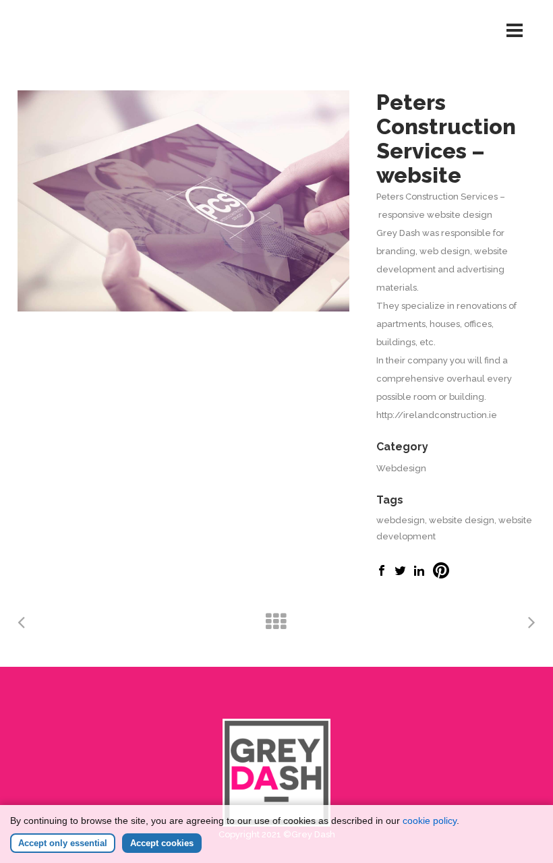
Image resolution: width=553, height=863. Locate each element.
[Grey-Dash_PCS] (183, 200)
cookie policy (430, 820)
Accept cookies (162, 843)
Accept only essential (62, 843)
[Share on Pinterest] (441, 575)
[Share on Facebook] (381, 573)
